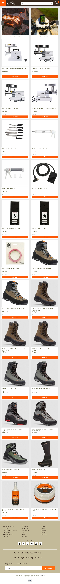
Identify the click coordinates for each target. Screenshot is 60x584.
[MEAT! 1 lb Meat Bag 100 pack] (44, 213)
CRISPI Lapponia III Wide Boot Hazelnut (13, 308)
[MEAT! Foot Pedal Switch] (44, 173)
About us (5, 528)
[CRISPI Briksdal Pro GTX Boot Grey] (15, 373)
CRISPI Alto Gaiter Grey (38, 469)
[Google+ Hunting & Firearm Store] (27, 543)
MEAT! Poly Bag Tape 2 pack (10, 268)
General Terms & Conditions (10, 530)
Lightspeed (42, 575)
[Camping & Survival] (15, 21)
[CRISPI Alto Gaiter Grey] (44, 454)
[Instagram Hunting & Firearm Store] (40, 543)
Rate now (4, 74)
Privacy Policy (6, 532)
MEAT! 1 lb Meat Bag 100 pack (40, 228)
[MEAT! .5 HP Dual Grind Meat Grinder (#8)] (44, 93)
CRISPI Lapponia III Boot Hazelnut (42, 268)
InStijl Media (32, 576)
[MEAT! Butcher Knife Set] (15, 133)
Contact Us (6, 536)
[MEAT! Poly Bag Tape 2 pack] (15, 253)
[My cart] (57, 3)
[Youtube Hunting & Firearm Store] (36, 543)
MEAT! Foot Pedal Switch (39, 188)
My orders (43, 530)
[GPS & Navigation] (44, 21)
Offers (23, 532)
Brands (24, 534)
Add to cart (15, 76)
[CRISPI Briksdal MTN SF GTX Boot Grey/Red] (15, 413)
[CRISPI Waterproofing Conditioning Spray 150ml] (15, 494)
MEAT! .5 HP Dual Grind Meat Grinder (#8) (44, 108)
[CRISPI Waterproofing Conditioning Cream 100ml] (44, 494)
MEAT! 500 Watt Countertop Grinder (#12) (14, 68)
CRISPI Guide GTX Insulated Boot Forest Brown (43, 349)
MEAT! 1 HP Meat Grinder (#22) (41, 68)
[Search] (51, 3)
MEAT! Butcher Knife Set (9, 148)
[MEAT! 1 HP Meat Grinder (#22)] (44, 53)
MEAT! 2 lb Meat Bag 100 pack (11, 228)
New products (25, 530)
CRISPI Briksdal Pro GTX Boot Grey (12, 389)
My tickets (43, 532)
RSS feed (24, 536)
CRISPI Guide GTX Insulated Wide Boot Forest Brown (13, 349)
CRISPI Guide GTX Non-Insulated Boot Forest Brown (43, 309)
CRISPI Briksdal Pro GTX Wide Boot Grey (43, 389)
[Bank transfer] (30, 580)
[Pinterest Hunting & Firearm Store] (32, 543)
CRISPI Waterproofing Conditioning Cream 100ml (44, 510)
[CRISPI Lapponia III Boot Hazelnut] (44, 253)
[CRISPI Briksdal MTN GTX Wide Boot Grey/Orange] (44, 413)
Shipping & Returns (8, 534)
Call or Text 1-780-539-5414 (30, 553)
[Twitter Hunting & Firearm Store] (23, 543)
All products (25, 528)
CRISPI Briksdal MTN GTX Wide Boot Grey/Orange (42, 429)
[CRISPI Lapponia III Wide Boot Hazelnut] (15, 293)
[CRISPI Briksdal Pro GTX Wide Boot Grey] (44, 373)
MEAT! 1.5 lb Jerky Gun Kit (39, 148)
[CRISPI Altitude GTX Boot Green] (15, 454)
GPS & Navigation (44, 36)
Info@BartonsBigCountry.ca (30, 558)
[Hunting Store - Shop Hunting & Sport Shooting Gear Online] (13, 3)
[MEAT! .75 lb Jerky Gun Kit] (15, 173)
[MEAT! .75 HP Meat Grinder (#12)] (15, 93)
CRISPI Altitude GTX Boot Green (11, 469)
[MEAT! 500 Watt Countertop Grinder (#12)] (15, 53)
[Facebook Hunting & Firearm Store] (19, 543)
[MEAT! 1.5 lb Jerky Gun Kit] (44, 133)
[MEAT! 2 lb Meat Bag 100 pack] (15, 213)
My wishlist (44, 534)
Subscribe (49, 568)
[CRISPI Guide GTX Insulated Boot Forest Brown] (44, 333)
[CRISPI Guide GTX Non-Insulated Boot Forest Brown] (44, 293)
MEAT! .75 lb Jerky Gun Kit (9, 188)
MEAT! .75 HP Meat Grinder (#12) (11, 108)
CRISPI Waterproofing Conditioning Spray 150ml (14, 510)
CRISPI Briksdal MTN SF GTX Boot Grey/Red (12, 429)
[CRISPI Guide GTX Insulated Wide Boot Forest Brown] (15, 333)
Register (43, 528)
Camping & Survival (15, 36)
